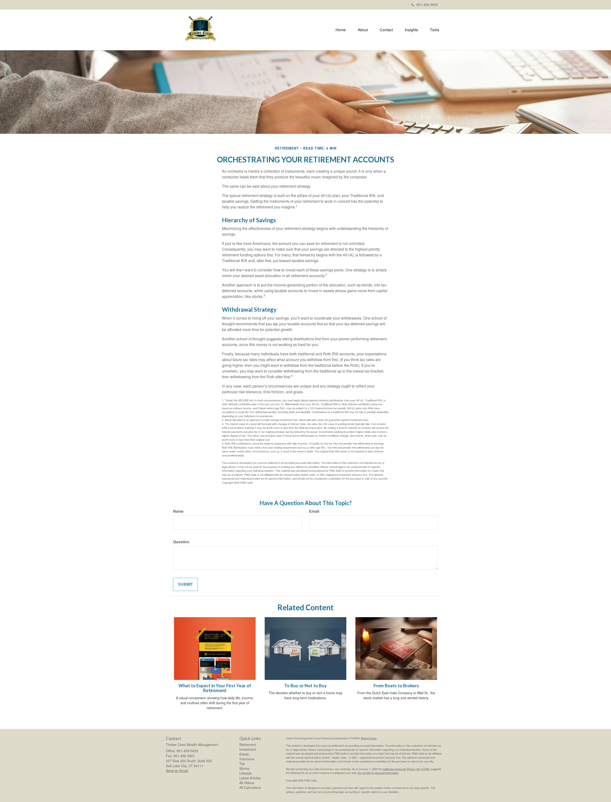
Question (181, 541)
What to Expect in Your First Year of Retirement (215, 688)
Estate (244, 754)
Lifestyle (245, 773)
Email (314, 511)
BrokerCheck (369, 738)
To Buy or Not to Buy (305, 685)
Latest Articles (250, 778)
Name (178, 511)
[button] (363, 30)
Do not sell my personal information (378, 773)
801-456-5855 (427, 4)
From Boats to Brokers (396, 685)
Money (244, 768)
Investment (247, 749)
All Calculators (250, 787)
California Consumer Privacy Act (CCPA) (406, 769)
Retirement (247, 744)
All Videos (246, 782)
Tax (242, 763)
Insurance (246, 758)
